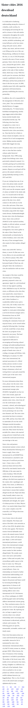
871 (3, 687)
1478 (4, 704)
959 (8, 704)
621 (11, 687)
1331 (8, 706)
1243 (21, 691)
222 (3, 699)
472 (22, 702)
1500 (13, 693)
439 (3, 689)
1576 (18, 693)
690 (3, 702)
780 (8, 697)
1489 (13, 702)
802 (18, 702)
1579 (17, 691)
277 (3, 691)
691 (3, 693)
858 (8, 699)
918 (17, 699)
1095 (8, 702)
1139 (4, 706)
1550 (12, 699)
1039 (17, 689)
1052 (18, 695)
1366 (8, 693)
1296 (13, 704)
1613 (12, 697)
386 (12, 691)
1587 (4, 695)
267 (22, 704)
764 (18, 704)
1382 (13, 706)
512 (8, 691)
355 (15, 687)
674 (22, 689)
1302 (23, 693)
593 (3, 697)
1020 (8, 695)
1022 (23, 687)
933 (21, 697)
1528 (21, 699)
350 (17, 697)
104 (13, 695)
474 (8, 689)
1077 (12, 689)
